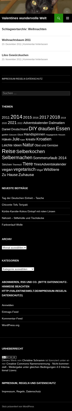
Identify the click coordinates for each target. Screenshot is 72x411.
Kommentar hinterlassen (35, 44)
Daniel (6, 129)
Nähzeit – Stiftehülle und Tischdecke (23, 218)
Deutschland (19, 129)
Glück (20, 134)
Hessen (61, 135)
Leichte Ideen (12, 145)
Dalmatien (57, 123)
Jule (16, 139)
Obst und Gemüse (46, 145)
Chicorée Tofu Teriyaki (15, 204)
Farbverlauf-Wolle (12, 224)
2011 (6, 117)
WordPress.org (10, 325)
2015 (27, 117)
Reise (9, 151)
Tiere (28, 163)
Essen (63, 128)
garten (5, 134)
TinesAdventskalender (50, 164)
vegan (7, 169)
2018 (55, 117)
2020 (4, 123)
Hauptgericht (51, 135)
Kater (22, 140)
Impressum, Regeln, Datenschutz (21, 391)
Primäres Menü (67, 18)
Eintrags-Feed (10, 311)
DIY (33, 128)
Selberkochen (30, 151)
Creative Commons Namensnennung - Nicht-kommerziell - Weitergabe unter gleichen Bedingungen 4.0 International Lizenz (36, 367)
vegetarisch (24, 169)
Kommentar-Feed (12, 318)
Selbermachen (17, 157)
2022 (20, 123)
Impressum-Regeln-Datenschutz (22, 79)
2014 (16, 117)
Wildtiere (51, 169)
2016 (36, 117)
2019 (63, 118)
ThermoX (17, 164)
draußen (46, 128)
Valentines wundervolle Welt (24, 18)
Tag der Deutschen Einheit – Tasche (23, 198)
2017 (44, 117)
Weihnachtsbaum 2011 (16, 39)
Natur (28, 144)
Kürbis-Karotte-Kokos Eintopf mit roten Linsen (28, 211)
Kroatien (43, 139)
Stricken (7, 164)
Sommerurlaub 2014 (49, 158)
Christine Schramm (33, 360)
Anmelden (8, 305)
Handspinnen (34, 134)
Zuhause (26, 174)
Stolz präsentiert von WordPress (18, 406)
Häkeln (6, 139)
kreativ (31, 139)
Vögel (39, 169)
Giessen (13, 135)
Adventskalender (35, 123)
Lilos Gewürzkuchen (15, 55)
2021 (12, 122)
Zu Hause (10, 175)
